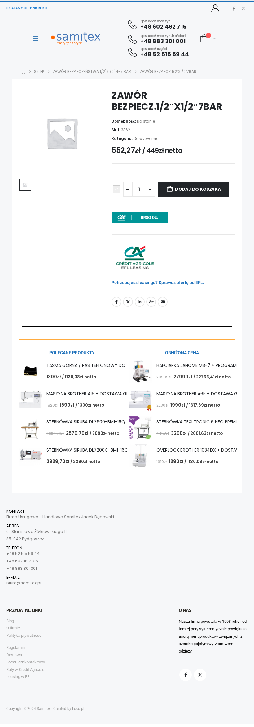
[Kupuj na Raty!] (140, 217)
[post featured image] (30, 371)
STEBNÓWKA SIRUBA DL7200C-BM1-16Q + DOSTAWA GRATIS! (109, 450)
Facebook (116, 302)
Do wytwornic (146, 138)
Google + (151, 302)
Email (163, 302)
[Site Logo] (75, 38)
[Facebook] (234, 8)
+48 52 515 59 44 (23, 553)
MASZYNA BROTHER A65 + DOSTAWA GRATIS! (203, 393)
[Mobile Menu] (37, 38)
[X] (243, 8)
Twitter (128, 302)
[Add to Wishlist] (116, 189)
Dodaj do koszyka (198, 189)
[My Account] (215, 8)
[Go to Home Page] (23, 71)
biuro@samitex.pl (23, 583)
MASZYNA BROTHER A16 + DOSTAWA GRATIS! (92, 393)
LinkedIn (140, 302)
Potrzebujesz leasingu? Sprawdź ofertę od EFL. (158, 282)
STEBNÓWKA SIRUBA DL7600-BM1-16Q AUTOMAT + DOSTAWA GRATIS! (119, 422)
